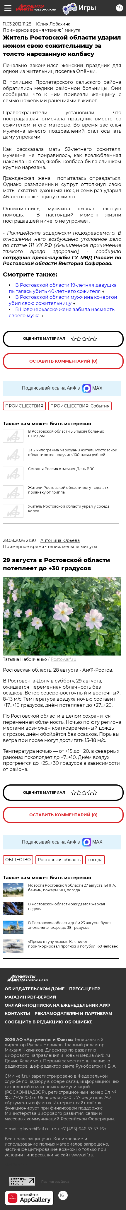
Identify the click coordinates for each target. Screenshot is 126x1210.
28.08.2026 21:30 (19, 540)
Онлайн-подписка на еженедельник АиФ (57, 1005)
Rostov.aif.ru (63, 659)
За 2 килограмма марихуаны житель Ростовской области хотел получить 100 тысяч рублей (72, 452)
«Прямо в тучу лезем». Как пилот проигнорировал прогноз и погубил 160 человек (73, 943)
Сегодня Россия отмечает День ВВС (61, 469)
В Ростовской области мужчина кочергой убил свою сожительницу (63, 300)
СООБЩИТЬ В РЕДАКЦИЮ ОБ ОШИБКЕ (48, 1022)
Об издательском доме (34, 988)
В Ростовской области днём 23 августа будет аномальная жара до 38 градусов (69, 925)
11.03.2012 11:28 (17, 24)
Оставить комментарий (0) (63, 361)
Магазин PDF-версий (30, 997)
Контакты (17, 1013)
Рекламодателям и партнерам (73, 1013)
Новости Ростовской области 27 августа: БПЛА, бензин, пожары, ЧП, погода (72, 887)
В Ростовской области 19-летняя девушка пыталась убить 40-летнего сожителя (63, 288)
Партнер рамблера (55, 1181)
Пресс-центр (84, 988)
